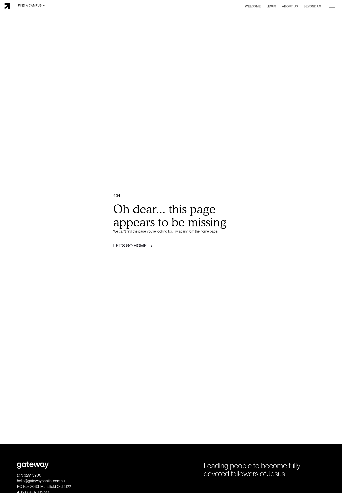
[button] (32, 5)
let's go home (130, 245)
